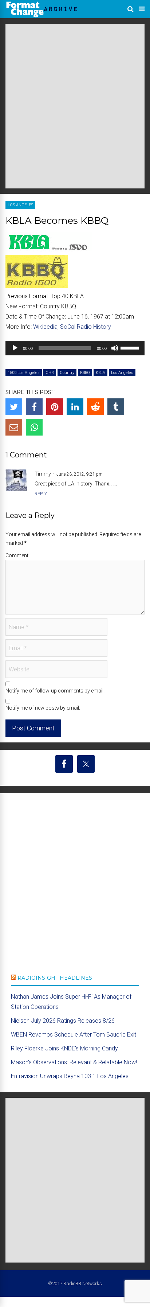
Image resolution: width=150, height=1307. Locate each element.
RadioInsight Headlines (54, 978)
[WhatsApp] (34, 427)
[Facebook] (34, 406)
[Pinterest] (54, 406)
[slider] (131, 347)
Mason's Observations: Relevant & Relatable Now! (74, 1062)
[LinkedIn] (75, 406)
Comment (16, 555)
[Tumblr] (115, 406)
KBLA (100, 372)
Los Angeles (20, 205)
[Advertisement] (75, 106)
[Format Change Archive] (41, 16)
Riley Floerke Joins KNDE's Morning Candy (64, 1048)
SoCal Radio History (85, 326)
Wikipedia (45, 326)
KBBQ (85, 372)
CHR (50, 372)
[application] (75, 348)
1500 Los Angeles (24, 372)
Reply (41, 494)
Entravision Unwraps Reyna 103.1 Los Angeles (70, 1076)
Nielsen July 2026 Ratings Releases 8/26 (63, 1020)
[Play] (15, 348)
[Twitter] (13, 406)
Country (67, 372)
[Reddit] (95, 406)
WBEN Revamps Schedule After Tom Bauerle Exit (73, 1034)
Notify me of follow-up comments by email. (54, 691)
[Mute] (114, 348)
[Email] (13, 427)
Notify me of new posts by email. (42, 708)
